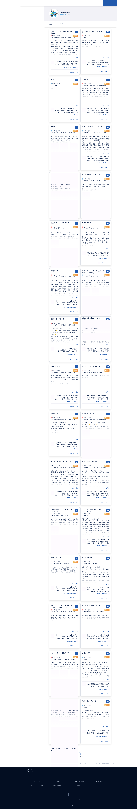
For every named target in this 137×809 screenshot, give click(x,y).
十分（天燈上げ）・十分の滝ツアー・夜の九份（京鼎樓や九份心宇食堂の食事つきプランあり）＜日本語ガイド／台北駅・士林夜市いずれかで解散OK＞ (98, 62)
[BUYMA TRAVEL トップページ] (62, 3)
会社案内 (79, 785)
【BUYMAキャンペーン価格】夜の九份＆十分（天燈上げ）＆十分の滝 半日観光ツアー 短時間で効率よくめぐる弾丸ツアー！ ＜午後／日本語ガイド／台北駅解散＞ (66, 63)
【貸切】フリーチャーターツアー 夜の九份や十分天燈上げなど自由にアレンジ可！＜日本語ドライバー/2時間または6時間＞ (98, 589)
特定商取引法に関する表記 (36, 785)
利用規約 (58, 781)
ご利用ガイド (100, 778)
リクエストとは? (58, 778)
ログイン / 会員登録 (110, 2)
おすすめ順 (109, 24)
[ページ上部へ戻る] (108, 770)
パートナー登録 (79, 778)
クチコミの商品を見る (70, 67)
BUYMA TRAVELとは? (36, 778)
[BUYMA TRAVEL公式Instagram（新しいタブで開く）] (28, 770)
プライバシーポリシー (79, 781)
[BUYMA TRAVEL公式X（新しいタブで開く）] (32, 770)
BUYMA (100, 785)
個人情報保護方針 (100, 781)
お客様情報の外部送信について (58, 785)
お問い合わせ (36, 781)
